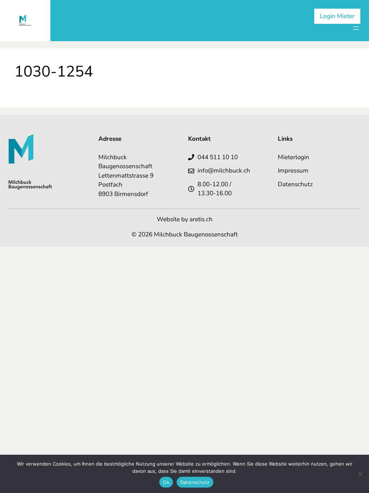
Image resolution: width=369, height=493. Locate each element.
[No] (360, 473)
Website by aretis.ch (185, 219)
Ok (166, 482)
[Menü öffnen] (356, 28)
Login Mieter (337, 16)
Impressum (293, 170)
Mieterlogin (293, 157)
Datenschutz (295, 184)
